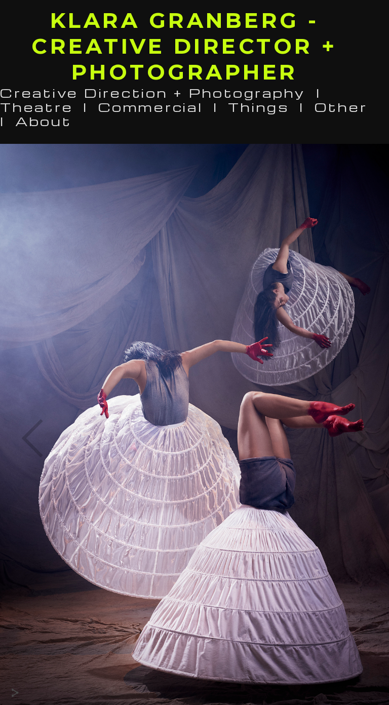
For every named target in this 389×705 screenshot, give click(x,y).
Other (341, 106)
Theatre (36, 106)
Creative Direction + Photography (153, 92)
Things (258, 106)
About (43, 120)
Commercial (150, 106)
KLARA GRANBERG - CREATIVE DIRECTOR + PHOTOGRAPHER (184, 46)
